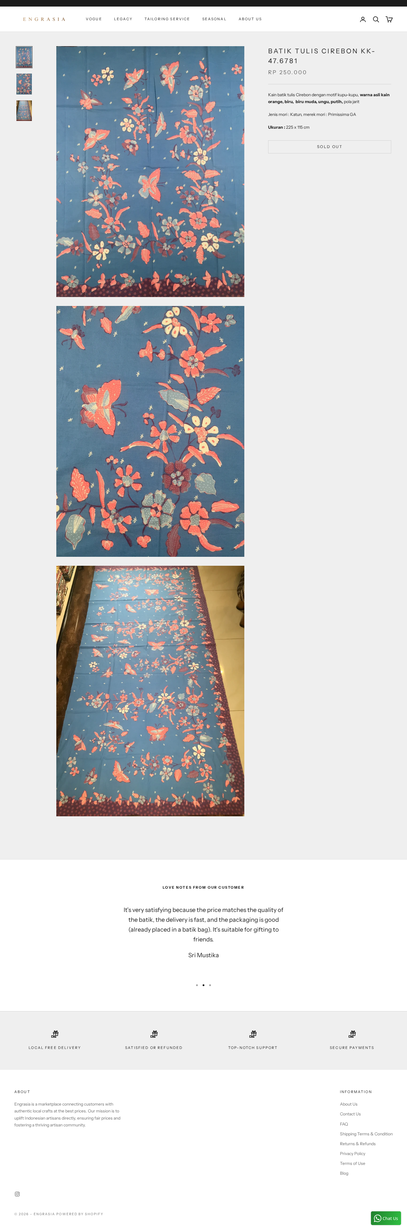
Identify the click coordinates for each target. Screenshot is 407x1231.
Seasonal (214, 19)
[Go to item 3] (24, 111)
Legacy (123, 19)
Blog (344, 1173)
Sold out (329, 146)
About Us (250, 19)
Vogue (94, 19)
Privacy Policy (352, 1153)
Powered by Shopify (80, 1214)
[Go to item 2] (24, 84)
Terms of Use (352, 1163)
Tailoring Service (167, 19)
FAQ (344, 1124)
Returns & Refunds (358, 1143)
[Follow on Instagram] (17, 1194)
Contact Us (350, 1114)
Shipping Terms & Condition (366, 1134)
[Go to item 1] (24, 57)
